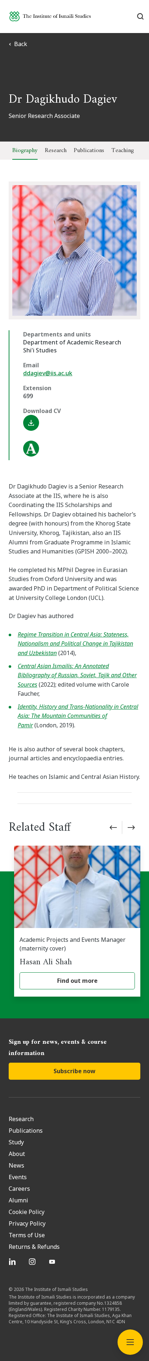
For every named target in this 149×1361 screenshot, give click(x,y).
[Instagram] (33, 1261)
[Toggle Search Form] (140, 16)
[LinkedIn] (13, 1261)
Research (56, 150)
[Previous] (113, 827)
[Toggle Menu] (130, 1342)
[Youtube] (53, 1261)
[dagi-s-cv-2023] (81, 423)
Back (20, 44)
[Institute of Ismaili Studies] (50, 16)
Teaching (122, 150)
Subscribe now (74, 1071)
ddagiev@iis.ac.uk (47, 373)
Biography (25, 150)
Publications (89, 150)
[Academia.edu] (81, 449)
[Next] (131, 827)
